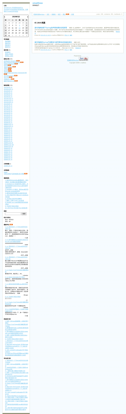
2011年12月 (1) (8, 98)
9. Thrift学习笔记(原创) (12, 206)
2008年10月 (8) (8, 146)
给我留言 (7, 52)
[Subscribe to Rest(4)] (10, 71)
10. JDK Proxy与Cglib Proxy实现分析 (16, 208)
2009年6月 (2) (8, 131)
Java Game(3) (8, 67)
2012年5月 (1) (8, 96)
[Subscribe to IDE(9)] (9, 65)
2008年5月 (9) (8, 155)
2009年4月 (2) (8, 135)
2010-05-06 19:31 (45, 49)
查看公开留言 (9, 54)
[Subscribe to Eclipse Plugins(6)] (16, 64)
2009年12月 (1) (8, 124)
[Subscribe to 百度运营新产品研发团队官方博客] (25, 173)
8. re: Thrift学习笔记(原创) (13, 296)
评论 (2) (67, 35)
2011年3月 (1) (8, 113)
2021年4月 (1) (8, 87)
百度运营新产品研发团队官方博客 (14, 173)
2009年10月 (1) (8, 126)
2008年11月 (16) (9, 144)
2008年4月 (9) (8, 157)
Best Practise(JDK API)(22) (12, 62)
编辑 (71, 35)
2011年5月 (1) (8, 109)
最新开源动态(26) (9, 81)
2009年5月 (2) (8, 133)
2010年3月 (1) (8, 122)
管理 (72, 14)
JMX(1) (6, 68)
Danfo (5, 172)
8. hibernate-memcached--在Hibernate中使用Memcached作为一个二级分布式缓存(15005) (16, 346)
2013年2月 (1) (8, 93)
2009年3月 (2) (8, 137)
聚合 (64, 14)
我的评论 (7, 43)
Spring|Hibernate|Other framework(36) (15, 72)
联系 (59, 14)
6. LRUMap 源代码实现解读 (13, 198)
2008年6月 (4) (8, 154)
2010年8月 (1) (8, 117)
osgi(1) (6, 69)
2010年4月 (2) (8, 120)
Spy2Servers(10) (9, 75)
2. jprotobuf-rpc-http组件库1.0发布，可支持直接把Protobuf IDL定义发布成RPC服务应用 (16, 185)
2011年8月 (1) (8, 104)
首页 (48, 14)
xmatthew (37, 3)
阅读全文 (78, 48)
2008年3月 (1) (8, 166)
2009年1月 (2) (8, 141)
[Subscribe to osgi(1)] (9, 69)
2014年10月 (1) (8, 89)
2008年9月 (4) (8, 148)
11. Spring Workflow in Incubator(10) (16, 396)
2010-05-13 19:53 (45, 35)
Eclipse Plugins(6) (9, 64)
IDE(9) (6, 65)
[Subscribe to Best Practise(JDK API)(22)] (21, 62)
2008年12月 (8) (8, 143)
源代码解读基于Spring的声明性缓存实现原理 (51, 28)
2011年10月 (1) (8, 102)
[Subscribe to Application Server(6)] (18, 61)
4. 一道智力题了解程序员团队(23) (15, 370)
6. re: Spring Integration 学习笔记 (15, 277)
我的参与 (7, 45)
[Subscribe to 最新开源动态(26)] (16, 81)
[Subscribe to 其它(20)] (10, 77)
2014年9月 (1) (8, 91)
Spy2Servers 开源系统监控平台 (13, 7)
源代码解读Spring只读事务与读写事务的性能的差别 (53, 42)
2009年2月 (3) (8, 139)
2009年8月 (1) (8, 128)
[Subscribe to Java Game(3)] (14, 67)
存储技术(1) (7, 79)
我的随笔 (7, 41)
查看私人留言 (9, 56)
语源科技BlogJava (38, 14)
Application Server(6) (10, 61)
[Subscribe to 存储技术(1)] (12, 79)
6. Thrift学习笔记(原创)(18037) (14, 339)
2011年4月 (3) (8, 111)
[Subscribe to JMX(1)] (9, 68)
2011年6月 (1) (8, 107)
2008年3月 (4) (8, 159)
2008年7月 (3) (8, 152)
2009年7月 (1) (8, 130)
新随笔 (54, 14)
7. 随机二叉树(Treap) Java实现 (14, 200)
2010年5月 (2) (8, 119)
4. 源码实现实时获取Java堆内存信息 (16, 193)
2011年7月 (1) (8, 106)
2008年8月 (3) (8, 150)
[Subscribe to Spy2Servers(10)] (15, 75)
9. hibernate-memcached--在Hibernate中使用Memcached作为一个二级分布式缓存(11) (16, 388)
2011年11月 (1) (8, 100)
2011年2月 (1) (8, 115)
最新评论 (7, 47)
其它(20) (6, 77)
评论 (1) (67, 49)
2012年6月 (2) (8, 94)
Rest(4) (6, 71)
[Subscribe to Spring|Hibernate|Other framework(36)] (5, 74)
